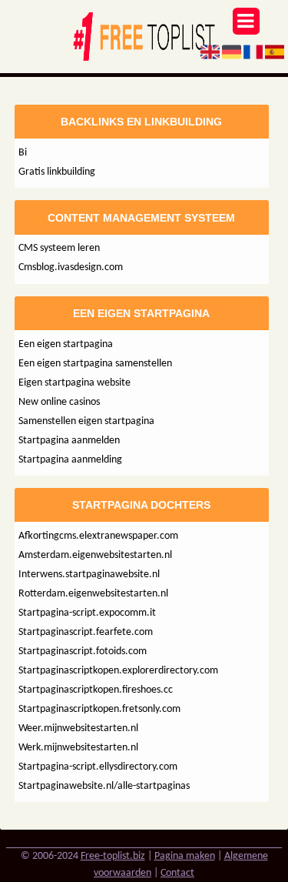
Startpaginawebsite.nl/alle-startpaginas (104, 786)
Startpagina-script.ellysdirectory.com (97, 767)
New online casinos (59, 402)
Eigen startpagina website (74, 383)
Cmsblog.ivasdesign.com (70, 267)
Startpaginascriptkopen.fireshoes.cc (95, 690)
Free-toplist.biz (113, 856)
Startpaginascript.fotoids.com (82, 651)
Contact (177, 873)
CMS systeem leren (59, 248)
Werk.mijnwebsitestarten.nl (78, 747)
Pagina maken (184, 856)
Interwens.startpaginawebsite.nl (89, 574)
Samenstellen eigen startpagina (86, 421)
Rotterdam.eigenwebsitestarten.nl (93, 594)
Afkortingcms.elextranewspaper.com (98, 536)
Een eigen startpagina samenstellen (95, 363)
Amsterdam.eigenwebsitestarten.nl (95, 555)
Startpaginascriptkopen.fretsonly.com (99, 709)
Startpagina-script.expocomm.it (87, 613)
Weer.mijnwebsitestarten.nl (78, 728)
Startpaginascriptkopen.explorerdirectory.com (118, 671)
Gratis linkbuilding (56, 172)
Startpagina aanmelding (70, 460)
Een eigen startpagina (65, 344)
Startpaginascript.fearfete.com (85, 632)
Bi (22, 153)
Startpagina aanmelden (69, 440)
